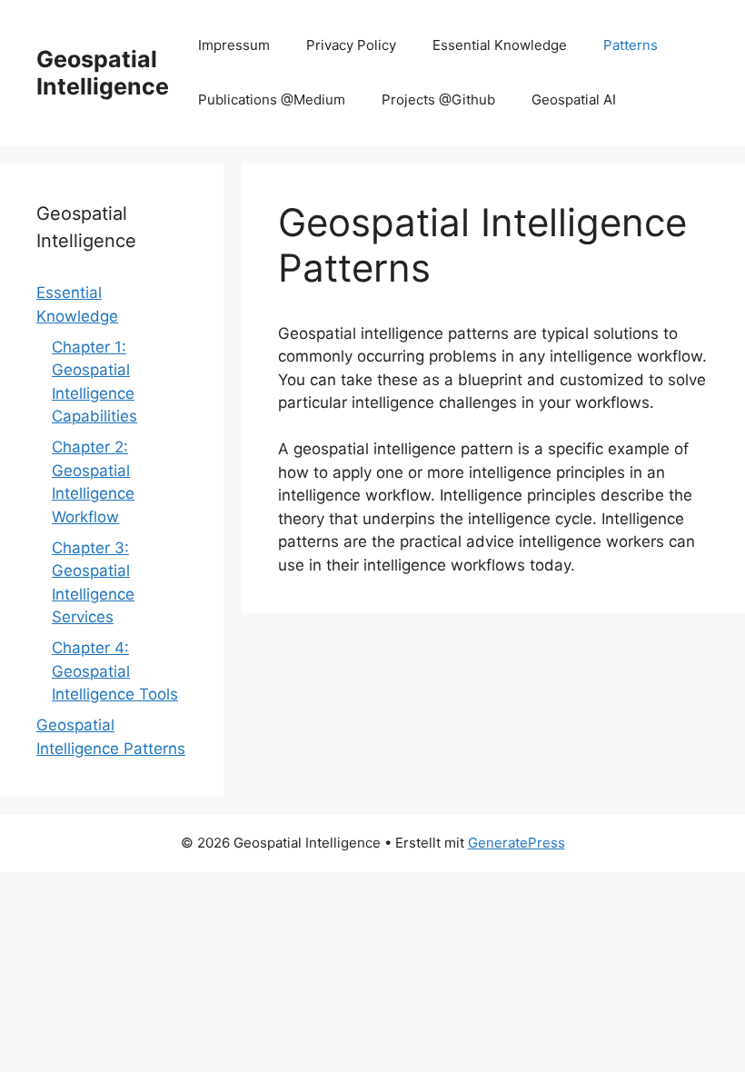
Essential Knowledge (499, 45)
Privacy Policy (351, 45)
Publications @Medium (271, 99)
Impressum (234, 45)
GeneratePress (516, 842)
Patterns (630, 45)
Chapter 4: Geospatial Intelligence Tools (115, 671)
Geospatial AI (573, 99)
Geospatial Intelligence (102, 72)
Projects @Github (438, 99)
